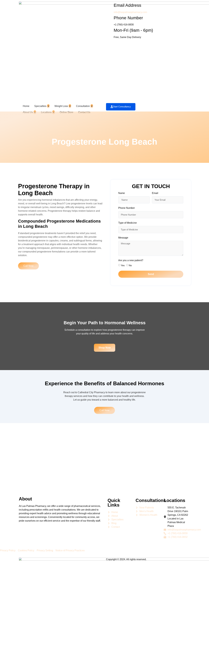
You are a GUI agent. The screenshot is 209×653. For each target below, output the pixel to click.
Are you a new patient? (130, 260)
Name (121, 193)
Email (155, 193)
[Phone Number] (110, 18)
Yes (123, 265)
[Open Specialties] (48, 106)
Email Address (127, 5)
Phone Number (128, 17)
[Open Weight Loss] (70, 106)
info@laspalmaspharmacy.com (130, 12)
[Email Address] (110, 5)
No (130, 265)
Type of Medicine (127, 223)
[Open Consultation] (92, 106)
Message (123, 238)
